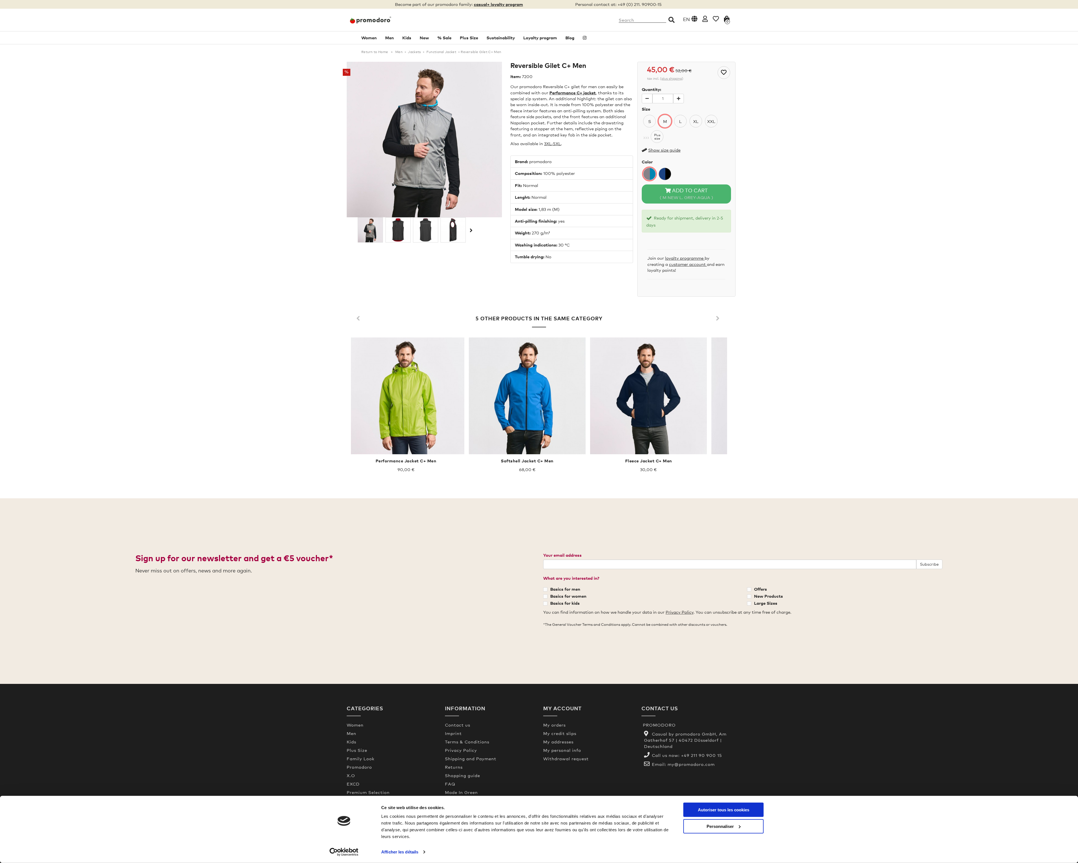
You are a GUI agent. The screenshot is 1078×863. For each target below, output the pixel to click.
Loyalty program (540, 37)
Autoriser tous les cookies (723, 809)
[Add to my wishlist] (724, 72)
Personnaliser (720, 826)
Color (647, 161)
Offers (760, 589)
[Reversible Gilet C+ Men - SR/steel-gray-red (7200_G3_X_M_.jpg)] (453, 230)
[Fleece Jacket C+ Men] (648, 395)
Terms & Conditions (467, 741)
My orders (554, 724)
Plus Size (469, 37)
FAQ (450, 783)
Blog (569, 37)
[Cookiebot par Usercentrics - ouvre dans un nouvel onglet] (344, 852)
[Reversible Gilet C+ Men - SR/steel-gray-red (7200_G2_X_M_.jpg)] (425, 230)
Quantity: (651, 89)
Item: (515, 76)
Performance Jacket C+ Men (406, 460)
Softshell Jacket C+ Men (527, 460)
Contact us (457, 724)
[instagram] (585, 37)
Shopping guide (462, 775)
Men (389, 37)
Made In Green (461, 792)
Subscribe (929, 564)
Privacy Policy (679, 612)
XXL (711, 121)
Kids (406, 37)
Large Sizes (765, 603)
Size (646, 108)
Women (369, 37)
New (424, 37)
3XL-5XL (552, 143)
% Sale (444, 37)
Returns (454, 767)
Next (470, 230)
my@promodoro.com (691, 764)
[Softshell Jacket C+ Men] (527, 395)
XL (695, 121)
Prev (359, 319)
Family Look (360, 758)
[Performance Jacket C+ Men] (406, 395)
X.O (351, 775)
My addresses (558, 741)
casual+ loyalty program (498, 4)
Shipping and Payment (470, 758)
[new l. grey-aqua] (649, 174)
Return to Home (374, 52)
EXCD (353, 783)
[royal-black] (665, 174)
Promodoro (359, 767)
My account (562, 708)
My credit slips (559, 733)
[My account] (705, 18)
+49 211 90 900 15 (701, 755)
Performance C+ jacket (572, 92)
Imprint (453, 733)
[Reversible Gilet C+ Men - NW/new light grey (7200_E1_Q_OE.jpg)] (370, 230)
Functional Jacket (441, 52)
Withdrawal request (566, 758)
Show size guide (664, 149)
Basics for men (565, 589)
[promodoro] (392, 20)
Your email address (562, 555)
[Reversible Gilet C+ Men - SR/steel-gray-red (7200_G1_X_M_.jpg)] (398, 230)
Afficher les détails (399, 852)
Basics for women (568, 596)
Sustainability (501, 37)
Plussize (657, 136)
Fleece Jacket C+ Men (648, 460)
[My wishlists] (716, 18)
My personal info (562, 750)
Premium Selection (368, 792)
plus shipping (671, 79)
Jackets (414, 52)
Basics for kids (565, 603)
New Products (768, 596)
